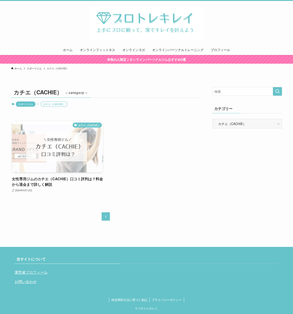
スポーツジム (25, 104)
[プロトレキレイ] (146, 23)
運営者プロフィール (31, 272)
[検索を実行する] (277, 91)
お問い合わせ (26, 281)
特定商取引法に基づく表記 (129, 300)
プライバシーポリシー (167, 300)
